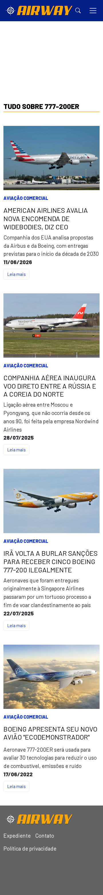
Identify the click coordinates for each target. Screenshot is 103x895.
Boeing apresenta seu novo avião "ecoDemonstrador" (50, 733)
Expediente (17, 835)
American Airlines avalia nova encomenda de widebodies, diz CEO (45, 218)
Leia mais (16, 274)
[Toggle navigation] (93, 10)
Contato (44, 835)
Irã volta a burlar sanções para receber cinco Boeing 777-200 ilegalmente (50, 561)
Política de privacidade (29, 848)
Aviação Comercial (25, 198)
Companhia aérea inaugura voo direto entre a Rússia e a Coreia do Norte (49, 386)
